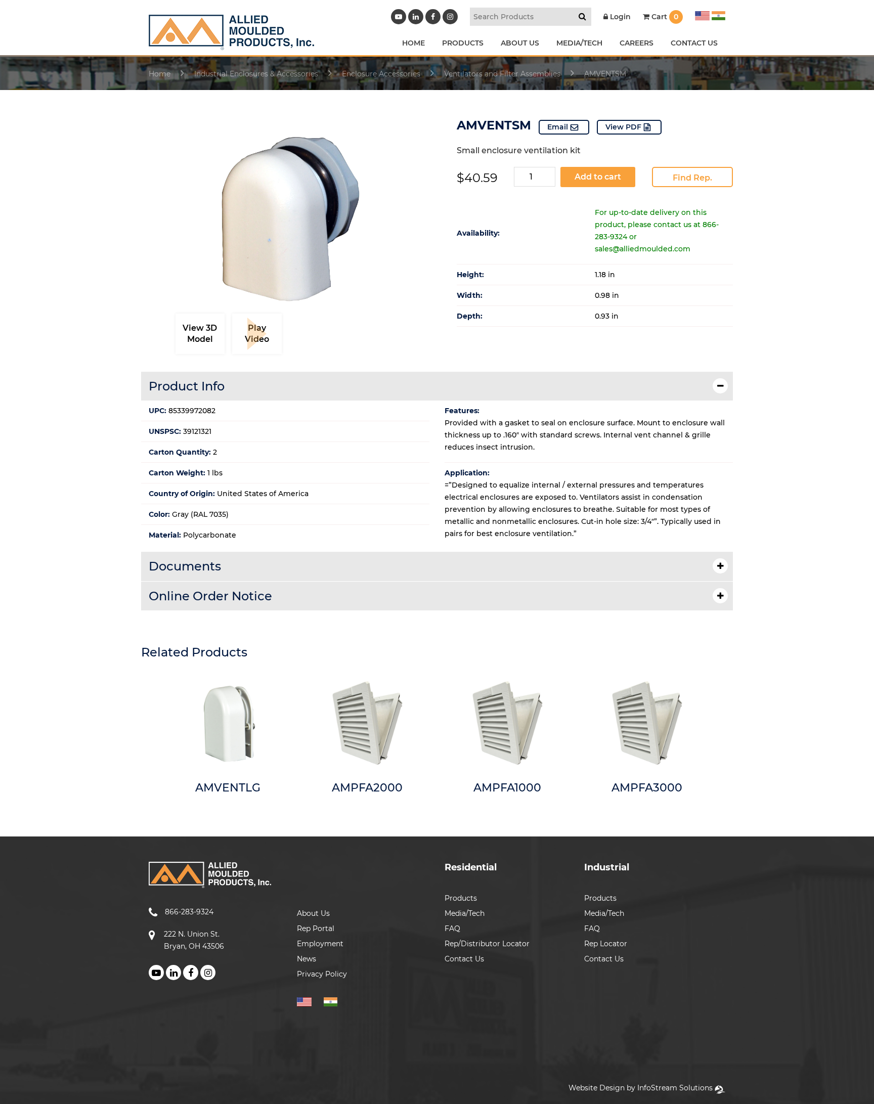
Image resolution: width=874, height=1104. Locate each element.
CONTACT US (694, 43)
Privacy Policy (322, 974)
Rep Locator (605, 943)
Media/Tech (465, 913)
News (306, 958)
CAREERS (636, 43)
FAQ (452, 928)
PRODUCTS (463, 43)
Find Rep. (692, 178)
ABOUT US (520, 43)
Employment (320, 943)
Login (619, 16)
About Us (313, 913)
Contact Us (464, 958)
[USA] (702, 14)
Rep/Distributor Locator (487, 943)
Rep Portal (315, 928)
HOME (413, 43)
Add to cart (598, 177)
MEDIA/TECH (579, 43)
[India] (717, 14)
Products (461, 898)
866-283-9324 (189, 911)
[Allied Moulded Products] (231, 44)
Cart (663, 16)
